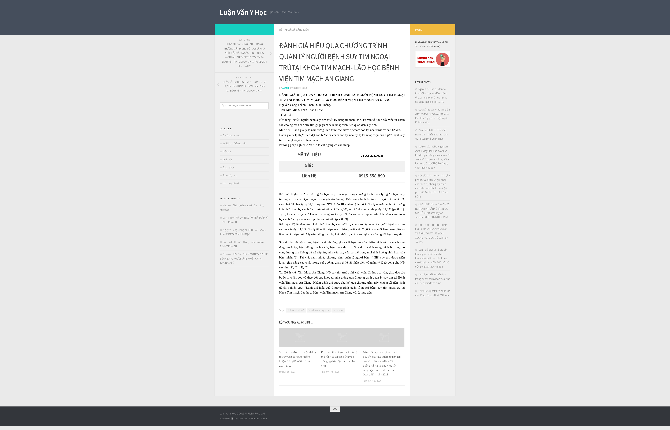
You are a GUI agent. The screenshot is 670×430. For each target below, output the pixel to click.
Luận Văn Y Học (243, 12)
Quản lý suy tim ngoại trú (318, 310)
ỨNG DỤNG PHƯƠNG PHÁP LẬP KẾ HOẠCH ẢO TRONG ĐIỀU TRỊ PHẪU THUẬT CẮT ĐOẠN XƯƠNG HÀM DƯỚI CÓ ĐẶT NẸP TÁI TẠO (431, 233)
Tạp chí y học (230, 175)
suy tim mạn (338, 310)
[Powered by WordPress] (232, 418)
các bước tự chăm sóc (296, 310)
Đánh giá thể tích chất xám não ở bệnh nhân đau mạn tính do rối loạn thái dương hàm (431, 134)
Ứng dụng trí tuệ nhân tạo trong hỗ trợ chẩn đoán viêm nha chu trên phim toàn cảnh (432, 279)
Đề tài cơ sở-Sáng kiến (294, 29)
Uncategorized (231, 183)
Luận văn (228, 159)
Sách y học (228, 167)
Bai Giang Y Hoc (231, 135)
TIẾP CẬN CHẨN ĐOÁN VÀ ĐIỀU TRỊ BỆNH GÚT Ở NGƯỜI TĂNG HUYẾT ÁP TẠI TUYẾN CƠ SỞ (244, 258)
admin (285, 87)
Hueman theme (259, 418)
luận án (227, 151)
